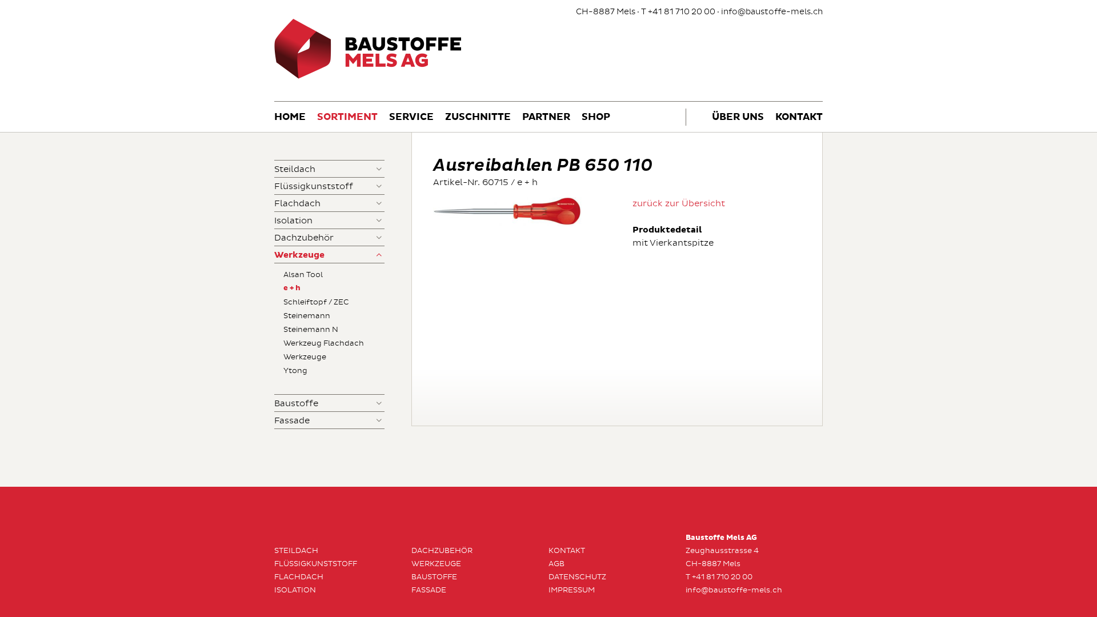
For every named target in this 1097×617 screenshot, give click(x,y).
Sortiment (347, 117)
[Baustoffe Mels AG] (368, 76)
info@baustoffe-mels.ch (772, 12)
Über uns (738, 117)
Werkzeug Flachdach (323, 343)
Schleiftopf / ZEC (316, 302)
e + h (292, 288)
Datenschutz (577, 577)
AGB (556, 563)
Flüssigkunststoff (313, 186)
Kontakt (799, 117)
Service (411, 117)
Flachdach (297, 203)
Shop (596, 117)
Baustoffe (296, 403)
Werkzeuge (299, 255)
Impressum (571, 590)
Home (290, 117)
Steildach (294, 169)
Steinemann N (310, 329)
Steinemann (306, 315)
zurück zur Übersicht (678, 203)
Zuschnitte (478, 117)
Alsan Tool (303, 274)
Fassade (292, 420)
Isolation (293, 220)
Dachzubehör (304, 238)
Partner (546, 117)
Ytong (295, 370)
